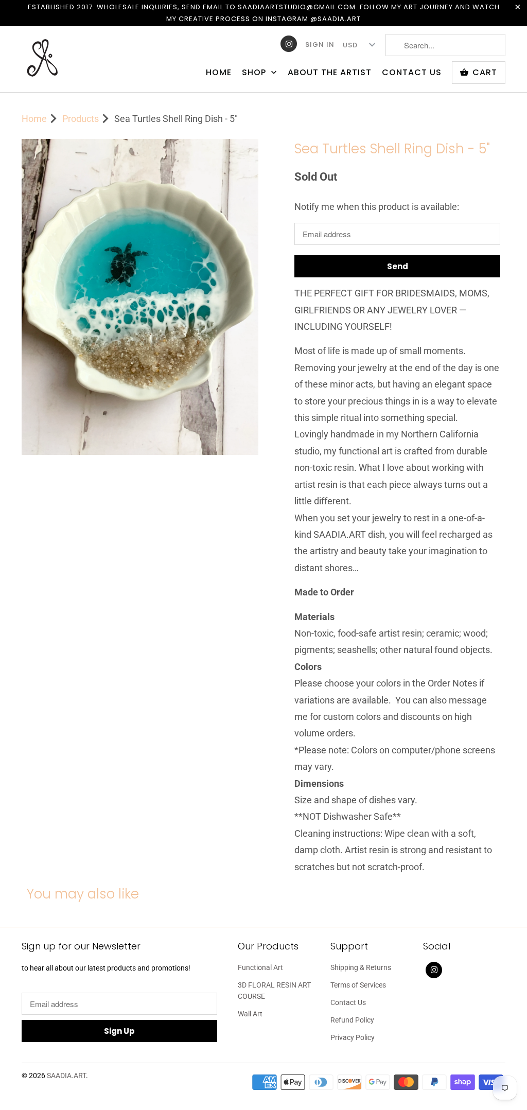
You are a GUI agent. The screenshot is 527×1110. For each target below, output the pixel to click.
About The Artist (330, 72)
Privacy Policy (352, 1037)
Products (80, 118)
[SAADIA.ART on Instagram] (288, 44)
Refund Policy (352, 1020)
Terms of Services (358, 985)
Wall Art (250, 1014)
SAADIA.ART (66, 1075)
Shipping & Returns (360, 967)
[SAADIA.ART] (83, 59)
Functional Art (260, 967)
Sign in (320, 44)
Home (219, 72)
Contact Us (412, 72)
